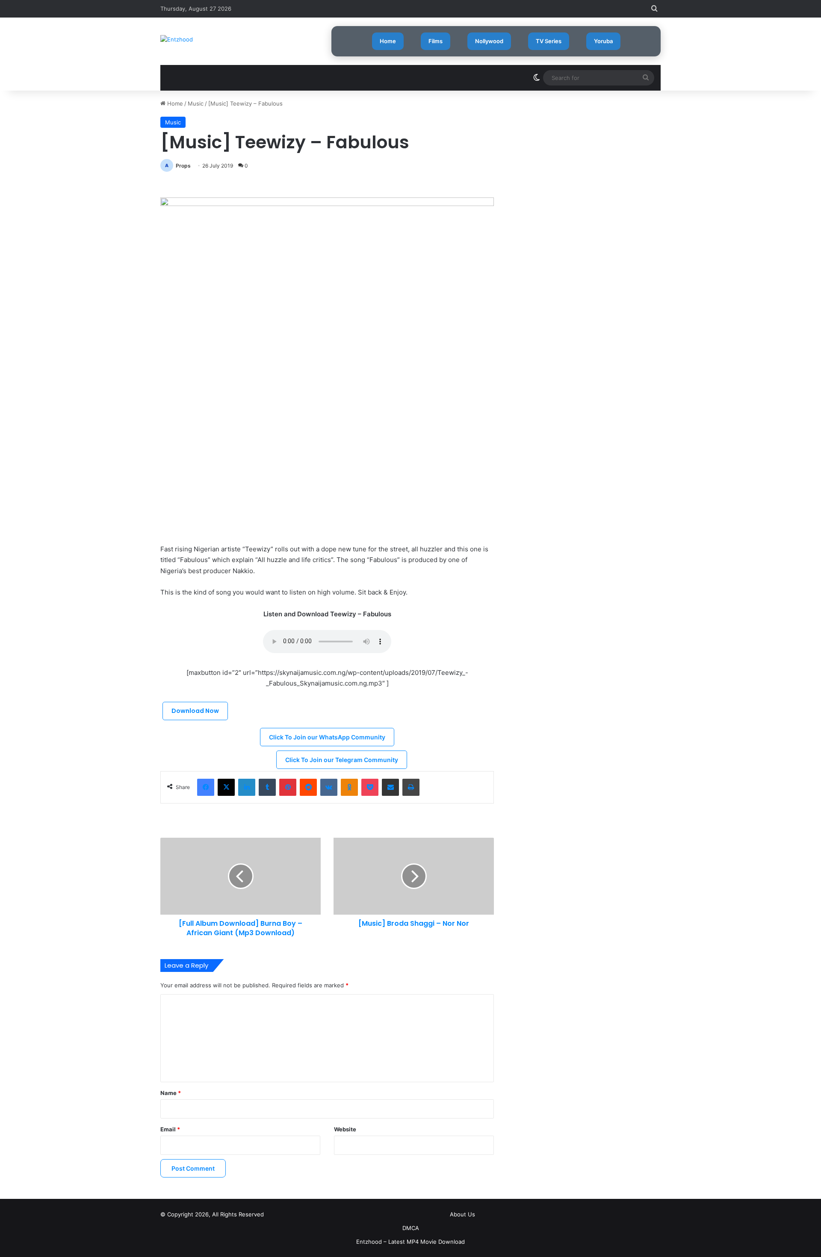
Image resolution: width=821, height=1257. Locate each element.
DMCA (410, 1228)
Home (388, 41)
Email (170, 1129)
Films (435, 41)
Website (345, 1129)
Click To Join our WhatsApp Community (327, 737)
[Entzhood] (176, 39)
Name (170, 1092)
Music (196, 103)
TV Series (548, 41)
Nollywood (489, 41)
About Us (462, 1214)
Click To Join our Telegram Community (341, 759)
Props (183, 165)
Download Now (195, 711)
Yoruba (603, 41)
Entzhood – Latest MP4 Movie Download (410, 1241)
